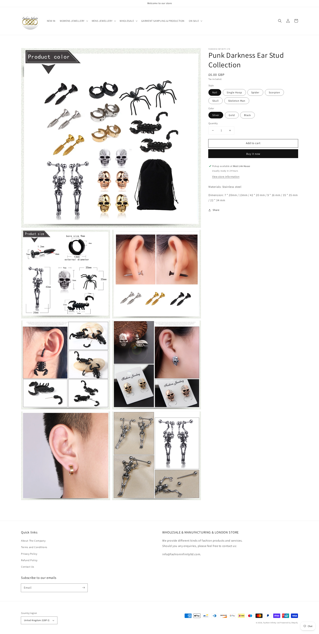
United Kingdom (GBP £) (37, 620)
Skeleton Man (236, 100)
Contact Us (27, 566)
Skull (215, 100)
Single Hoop (234, 92)
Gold (232, 115)
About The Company (33, 540)
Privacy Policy (29, 553)
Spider (255, 92)
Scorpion (274, 92)
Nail (214, 92)
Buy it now (253, 154)
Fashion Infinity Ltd (271, 622)
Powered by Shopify (289, 622)
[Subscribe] (83, 588)
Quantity (213, 123)
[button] (74, 21)
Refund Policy (29, 560)
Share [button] (216, 210)
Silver (215, 115)
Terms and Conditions (34, 547)
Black (247, 115)
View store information (225, 176)
